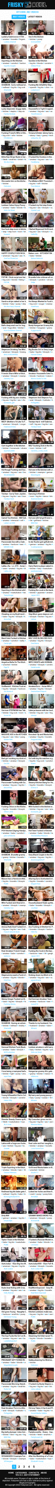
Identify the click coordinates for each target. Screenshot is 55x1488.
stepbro (13, 111)
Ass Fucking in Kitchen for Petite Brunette (41, 927)
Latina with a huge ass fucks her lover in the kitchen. (14, 1143)
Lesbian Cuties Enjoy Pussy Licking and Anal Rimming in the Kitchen (14, 205)
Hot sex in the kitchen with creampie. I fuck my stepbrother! (41, 470)
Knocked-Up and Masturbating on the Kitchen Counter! (41, 734)
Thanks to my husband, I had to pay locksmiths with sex (41, 1023)
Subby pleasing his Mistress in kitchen (41, 1360)
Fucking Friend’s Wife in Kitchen (14, 133)
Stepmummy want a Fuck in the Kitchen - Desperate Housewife (14, 975)
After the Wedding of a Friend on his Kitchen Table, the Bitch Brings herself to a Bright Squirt (41, 1456)
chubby (25, 400)
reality (22, 641)
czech (32, 1194)
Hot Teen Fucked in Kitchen (40, 831)
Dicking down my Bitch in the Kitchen (41, 975)
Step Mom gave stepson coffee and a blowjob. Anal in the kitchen (41, 614)
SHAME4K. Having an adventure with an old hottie (14, 1023)
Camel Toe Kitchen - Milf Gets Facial (14, 518)
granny (45, 135)
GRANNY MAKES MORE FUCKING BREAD (41, 1215)
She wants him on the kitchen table (14, 181)
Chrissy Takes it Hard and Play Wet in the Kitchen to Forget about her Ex (41, 1408)
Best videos (19, 17)
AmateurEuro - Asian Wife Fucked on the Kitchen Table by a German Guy (41, 686)
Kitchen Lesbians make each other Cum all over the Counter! (41, 1312)
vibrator (24, 448)
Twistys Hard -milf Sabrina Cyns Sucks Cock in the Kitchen (41, 422)
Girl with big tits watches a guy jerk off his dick (41, 758)
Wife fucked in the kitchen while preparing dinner (41, 807)
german (49, 472)
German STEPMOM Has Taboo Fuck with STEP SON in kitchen (14, 710)
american (6, 256)
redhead (6, 87)
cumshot (14, 63)
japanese (41, 593)
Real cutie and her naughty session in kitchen (41, 1143)
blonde (40, 63)
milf (38, 184)
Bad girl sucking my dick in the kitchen (14, 758)
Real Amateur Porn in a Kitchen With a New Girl (14, 1408)
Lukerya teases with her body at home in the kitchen (41, 710)
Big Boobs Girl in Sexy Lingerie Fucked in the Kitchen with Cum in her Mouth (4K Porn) (41, 349)
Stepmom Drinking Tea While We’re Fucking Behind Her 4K (14, 349)
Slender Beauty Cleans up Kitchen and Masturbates (14, 1119)
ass (47, 111)
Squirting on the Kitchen (11, 61)
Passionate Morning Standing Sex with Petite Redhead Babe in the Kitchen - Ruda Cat (14, 1384)
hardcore (23, 63)
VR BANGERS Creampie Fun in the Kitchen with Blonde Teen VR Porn (14, 1456)
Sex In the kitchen (36, 37)
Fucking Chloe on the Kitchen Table (14, 807)
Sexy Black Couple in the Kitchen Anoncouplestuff (41, 855)
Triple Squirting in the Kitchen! (14, 1167)
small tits (12, 159)
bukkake (46, 400)
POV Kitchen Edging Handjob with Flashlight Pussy (14, 831)
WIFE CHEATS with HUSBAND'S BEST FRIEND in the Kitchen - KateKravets (41, 662)
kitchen (33, 39)
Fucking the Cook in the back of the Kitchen (41, 951)
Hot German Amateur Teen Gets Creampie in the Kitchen (41, 999)
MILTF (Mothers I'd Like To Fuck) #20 (14, 422)
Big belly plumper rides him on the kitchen (14, 1432)
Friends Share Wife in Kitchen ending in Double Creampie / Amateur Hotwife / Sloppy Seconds (14, 373)
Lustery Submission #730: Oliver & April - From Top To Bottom (14, 37)
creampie (49, 304)
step (4, 232)
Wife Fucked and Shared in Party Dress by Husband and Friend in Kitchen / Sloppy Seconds (14, 903)
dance (45, 496)
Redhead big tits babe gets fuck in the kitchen (14, 1192)
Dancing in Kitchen (37, 494)
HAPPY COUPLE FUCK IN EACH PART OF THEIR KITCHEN (14, 253)
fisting (21, 280)
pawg (23, 737)
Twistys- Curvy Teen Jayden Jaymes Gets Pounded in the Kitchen (14, 494)
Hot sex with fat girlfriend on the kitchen (41, 518)
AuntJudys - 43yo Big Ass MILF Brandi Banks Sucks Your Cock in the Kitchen (14, 1264)
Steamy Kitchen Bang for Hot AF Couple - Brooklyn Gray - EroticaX (41, 782)
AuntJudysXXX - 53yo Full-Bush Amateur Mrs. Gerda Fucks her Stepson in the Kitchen (41, 1264)
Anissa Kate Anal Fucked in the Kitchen (14, 927)
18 (26, 544)
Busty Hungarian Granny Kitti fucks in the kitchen (41, 325)
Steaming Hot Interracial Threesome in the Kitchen (41, 1336)
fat (31, 520)
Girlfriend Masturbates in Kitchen (41, 1167)
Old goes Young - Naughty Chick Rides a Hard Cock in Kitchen (14, 1312)
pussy (40, 39)
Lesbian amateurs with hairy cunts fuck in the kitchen (41, 1047)
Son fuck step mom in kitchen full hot (14, 229)
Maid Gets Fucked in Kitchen (13, 638)
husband (33, 1026)
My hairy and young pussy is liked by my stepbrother (41, 1095)
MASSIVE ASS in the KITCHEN (14, 734)
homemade (14, 448)
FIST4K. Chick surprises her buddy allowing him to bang (14, 277)
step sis (21, 111)
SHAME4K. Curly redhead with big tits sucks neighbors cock (14, 85)
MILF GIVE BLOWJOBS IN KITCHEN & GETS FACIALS (41, 638)
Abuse (44, 1473)
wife (13, 135)
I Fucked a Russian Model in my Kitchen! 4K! (41, 1240)
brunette (14, 39)
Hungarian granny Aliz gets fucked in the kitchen (41, 1071)
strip (24, 304)
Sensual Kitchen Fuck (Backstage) (14, 1047)
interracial (15, 520)
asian (5, 568)
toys (23, 1122)
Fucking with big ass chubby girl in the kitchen (14, 398)
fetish (5, 159)
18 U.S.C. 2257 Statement (27, 1475)
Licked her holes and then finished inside (41, 1192)
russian (45, 1098)
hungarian (41, 328)
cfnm (47, 87)
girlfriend (37, 520)
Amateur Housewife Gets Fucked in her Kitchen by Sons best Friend (41, 373)
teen (21, 544)
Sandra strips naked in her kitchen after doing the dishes (14, 301)
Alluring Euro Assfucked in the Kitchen (41, 879)
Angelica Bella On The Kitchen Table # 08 (14, 662)
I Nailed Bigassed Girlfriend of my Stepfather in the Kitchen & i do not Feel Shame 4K (41, 229)
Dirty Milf (5, 1215)
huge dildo (12, 328)
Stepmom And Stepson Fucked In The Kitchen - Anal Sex (41, 398)
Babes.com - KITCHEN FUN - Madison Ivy (41, 253)
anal (4, 328)
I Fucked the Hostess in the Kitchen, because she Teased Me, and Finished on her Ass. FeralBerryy (41, 157)
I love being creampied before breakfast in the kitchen (14, 1071)
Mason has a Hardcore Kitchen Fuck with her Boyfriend (14, 879)
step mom (12, 232)
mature (49, 376)
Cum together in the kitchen (13, 446)
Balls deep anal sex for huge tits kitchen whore (14, 325)
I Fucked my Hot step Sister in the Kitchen (41, 205)
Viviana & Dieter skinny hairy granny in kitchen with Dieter (41, 133)
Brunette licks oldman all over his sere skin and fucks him (41, 277)
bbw (17, 737)
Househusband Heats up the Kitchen (41, 903)
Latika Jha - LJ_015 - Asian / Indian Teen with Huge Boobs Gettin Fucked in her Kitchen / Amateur (14, 566)
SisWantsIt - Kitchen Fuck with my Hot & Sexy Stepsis (14, 686)
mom (20, 232)
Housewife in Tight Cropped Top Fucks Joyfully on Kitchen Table (41, 109)
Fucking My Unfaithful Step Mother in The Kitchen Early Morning (41, 85)
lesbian (27, 208)
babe (13, 208)
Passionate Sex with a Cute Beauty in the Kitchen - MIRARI (14, 542)
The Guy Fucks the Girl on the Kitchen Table (14, 1336)
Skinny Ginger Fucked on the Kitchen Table (14, 999)
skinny (32, 135)
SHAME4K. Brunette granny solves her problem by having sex (14, 855)
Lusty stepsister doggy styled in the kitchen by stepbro (14, 109)
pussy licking (48, 1194)
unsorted (6, 665)
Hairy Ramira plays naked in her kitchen (41, 566)
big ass (41, 111)
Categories (21, 1473)
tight (12, 1074)
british (20, 159)
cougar (41, 304)
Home (11, 1473)
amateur (6, 39)
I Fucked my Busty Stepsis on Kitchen (41, 1384)
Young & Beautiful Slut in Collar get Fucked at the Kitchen (14, 1095)
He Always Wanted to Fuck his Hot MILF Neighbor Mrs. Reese (41, 301)
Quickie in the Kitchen (38, 61)
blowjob (45, 208)
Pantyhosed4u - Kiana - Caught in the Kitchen (41, 1432)
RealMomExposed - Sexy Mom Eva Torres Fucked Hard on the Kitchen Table (41, 1288)
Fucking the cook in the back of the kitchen (41, 590)
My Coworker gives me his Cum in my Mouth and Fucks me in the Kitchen (41, 1119)
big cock (21, 87)
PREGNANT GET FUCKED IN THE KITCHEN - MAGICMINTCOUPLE (14, 1360)
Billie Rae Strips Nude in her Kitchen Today (14, 157)
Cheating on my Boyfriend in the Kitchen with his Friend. (14, 614)
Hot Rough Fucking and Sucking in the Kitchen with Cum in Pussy (14, 470)
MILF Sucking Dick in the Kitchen (41, 446)
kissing (23, 352)
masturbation (48, 568)
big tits (32, 63)
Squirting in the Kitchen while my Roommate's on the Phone (14, 590)
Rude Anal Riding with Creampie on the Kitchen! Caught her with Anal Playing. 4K (14, 1288)
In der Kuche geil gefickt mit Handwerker (41, 542)
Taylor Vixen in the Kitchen (12, 1240)
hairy (38, 135)
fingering (22, 39)
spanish (33, 87)
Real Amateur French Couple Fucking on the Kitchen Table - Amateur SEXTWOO (14, 951)
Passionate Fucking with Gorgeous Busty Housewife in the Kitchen (14, 782)
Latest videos (35, 17)
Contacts (34, 1473)
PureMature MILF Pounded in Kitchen (41, 181)
